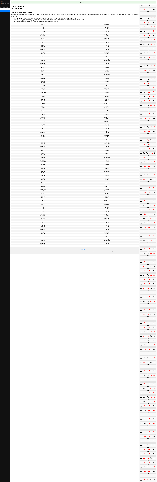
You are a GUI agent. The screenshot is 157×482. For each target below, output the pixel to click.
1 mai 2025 (42, 42)
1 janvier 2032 (43, 135)
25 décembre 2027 (43, 78)
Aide (86, 249)
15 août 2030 (43, 117)
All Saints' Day (107, 35)
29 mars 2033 (43, 150)
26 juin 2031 (43, 129)
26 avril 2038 (43, 221)
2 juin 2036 (42, 197)
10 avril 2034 (43, 165)
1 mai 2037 (42, 208)
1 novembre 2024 (42, 35)
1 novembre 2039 (42, 243)
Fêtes (152, 2)
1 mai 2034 (42, 167)
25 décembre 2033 (43, 161)
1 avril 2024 (43, 27)
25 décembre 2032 (43, 147)
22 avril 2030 (43, 110)
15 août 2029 (43, 103)
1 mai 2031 (42, 125)
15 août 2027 (43, 75)
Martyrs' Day (107, 39)
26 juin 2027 (43, 74)
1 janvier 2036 (43, 190)
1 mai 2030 (42, 111)
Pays (154, 2)
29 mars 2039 (43, 233)
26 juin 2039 (43, 240)
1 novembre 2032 (42, 146)
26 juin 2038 (43, 226)
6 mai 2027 (42, 71)
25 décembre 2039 (43, 244)
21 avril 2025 (43, 41)
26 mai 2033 (43, 154)
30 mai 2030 (43, 113)
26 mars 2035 (43, 178)
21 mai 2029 (43, 100)
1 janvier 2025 (43, 38)
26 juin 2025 (43, 46)
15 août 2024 (43, 34)
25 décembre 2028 (43, 92)
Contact (84, 249)
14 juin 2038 (43, 225)
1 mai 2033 (42, 153)
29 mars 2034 (43, 164)
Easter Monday (107, 27)
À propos (81, 249)
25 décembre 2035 (43, 189)
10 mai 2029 (43, 99)
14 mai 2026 (43, 57)
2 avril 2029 (43, 96)
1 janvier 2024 (43, 24)
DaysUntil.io (82, 2)
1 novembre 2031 (42, 132)
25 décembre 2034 (43, 175)
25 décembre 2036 (43, 203)
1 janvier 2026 (43, 52)
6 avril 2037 (43, 207)
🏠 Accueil (2, 1)
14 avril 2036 (43, 193)
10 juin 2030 (43, 114)
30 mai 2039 (43, 239)
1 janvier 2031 (43, 121)
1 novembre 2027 (42, 77)
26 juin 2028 (43, 88)
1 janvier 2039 (43, 232)
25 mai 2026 (43, 59)
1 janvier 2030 (43, 107)
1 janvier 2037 (43, 204)
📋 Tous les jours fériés (5, 3)
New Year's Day (106, 24)
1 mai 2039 (42, 236)
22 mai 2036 (43, 196)
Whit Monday (107, 31)
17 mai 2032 (43, 142)
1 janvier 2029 (43, 93)
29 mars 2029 (43, 95)
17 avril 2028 (43, 82)
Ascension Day (107, 57)
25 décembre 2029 (43, 106)
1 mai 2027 (42, 70)
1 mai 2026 (42, 56)
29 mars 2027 (43, 67)
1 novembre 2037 (42, 215)
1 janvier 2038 (43, 218)
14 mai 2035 (43, 183)
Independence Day (107, 46)
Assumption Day (106, 34)
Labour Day (107, 28)
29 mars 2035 (43, 179)
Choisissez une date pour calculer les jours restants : (4, 7)
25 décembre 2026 (43, 64)
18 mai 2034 (43, 168)
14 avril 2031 (43, 124)
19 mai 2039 (43, 237)
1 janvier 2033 (43, 149)
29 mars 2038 (43, 219)
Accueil (12, 4)
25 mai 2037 (43, 211)
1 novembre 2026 (42, 63)
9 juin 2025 (42, 45)
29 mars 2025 (43, 39)
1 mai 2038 (42, 222)
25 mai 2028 (43, 85)
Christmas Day (107, 64)
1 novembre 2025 (42, 49)
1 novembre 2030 (42, 118)
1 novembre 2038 (42, 229)
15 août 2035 (43, 186)
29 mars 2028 (43, 81)
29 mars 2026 (43, 53)
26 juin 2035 (43, 185)
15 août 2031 (43, 131)
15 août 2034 (43, 172)
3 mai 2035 (42, 182)
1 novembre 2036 (42, 201)
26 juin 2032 (43, 143)
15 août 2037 (43, 214)
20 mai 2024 (43, 31)
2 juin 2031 (42, 128)
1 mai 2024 (42, 28)
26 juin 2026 (43, 60)
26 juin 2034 (43, 171)
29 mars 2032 (43, 136)
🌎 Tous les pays (4, 4)
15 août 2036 (43, 200)
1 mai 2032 (42, 139)
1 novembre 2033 (42, 160)
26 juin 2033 (43, 157)
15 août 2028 (43, 89)
